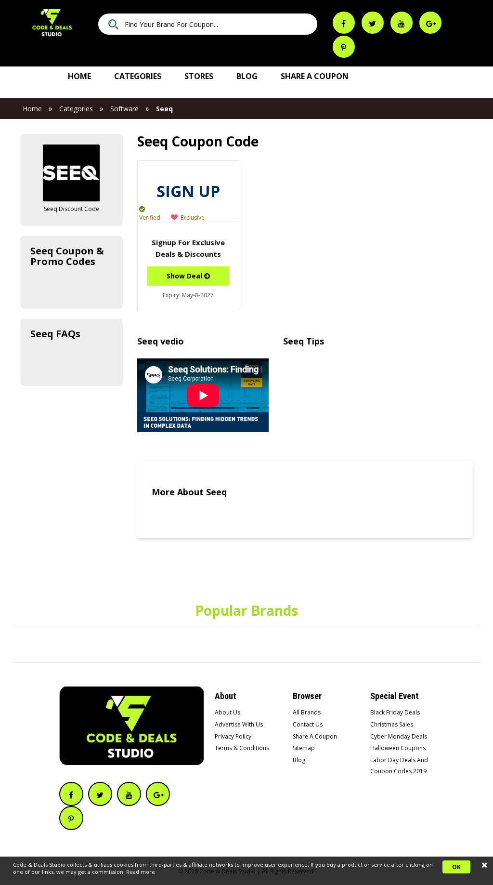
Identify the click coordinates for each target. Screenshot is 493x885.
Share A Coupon (315, 736)
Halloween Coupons (398, 748)
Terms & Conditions (242, 748)
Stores (198, 76)
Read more (140, 871)
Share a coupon (315, 76)
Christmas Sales (391, 724)
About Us (227, 712)
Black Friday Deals (395, 712)
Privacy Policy (233, 736)
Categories (137, 76)
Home (79, 76)
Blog (247, 76)
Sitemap (304, 748)
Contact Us (308, 724)
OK (456, 867)
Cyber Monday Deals (398, 736)
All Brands (307, 712)
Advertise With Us (239, 724)
